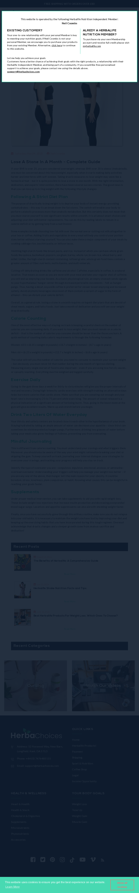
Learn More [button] (12, 886)
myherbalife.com (92, 46)
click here (57, 45)
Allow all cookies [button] (122, 884)
